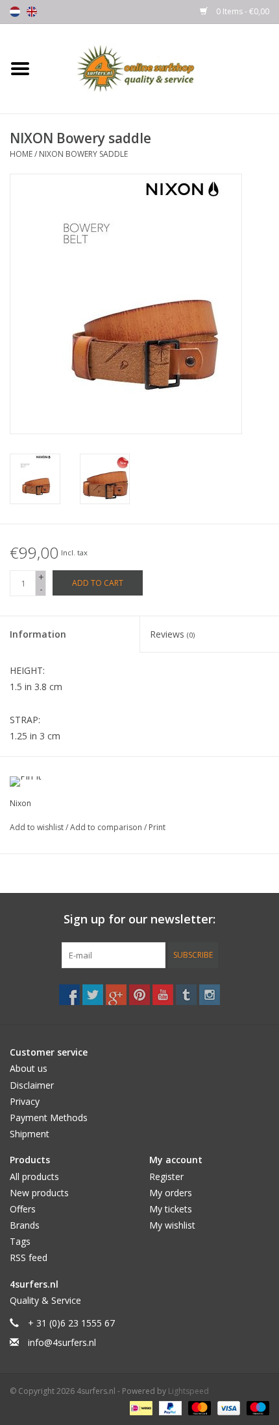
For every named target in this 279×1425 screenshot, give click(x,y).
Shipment (29, 1134)
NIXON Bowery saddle (83, 153)
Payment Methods (49, 1117)
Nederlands (15, 11)
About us (28, 1068)
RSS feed (28, 1257)
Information (38, 634)
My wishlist (172, 1225)
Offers (23, 1209)
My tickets (170, 1209)
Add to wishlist (38, 827)
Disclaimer (32, 1085)
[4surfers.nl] (159, 68)
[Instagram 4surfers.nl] (209, 994)
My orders (170, 1193)
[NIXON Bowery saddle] (35, 479)
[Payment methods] (139, 1407)
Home (21, 153)
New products (39, 1193)
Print (157, 827)
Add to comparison (107, 827)
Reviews (172, 634)
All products (34, 1176)
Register (166, 1176)
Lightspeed (188, 1390)
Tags (20, 1241)
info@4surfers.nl (62, 1342)
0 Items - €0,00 (241, 11)
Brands (25, 1225)
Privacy (25, 1101)
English (32, 11)
